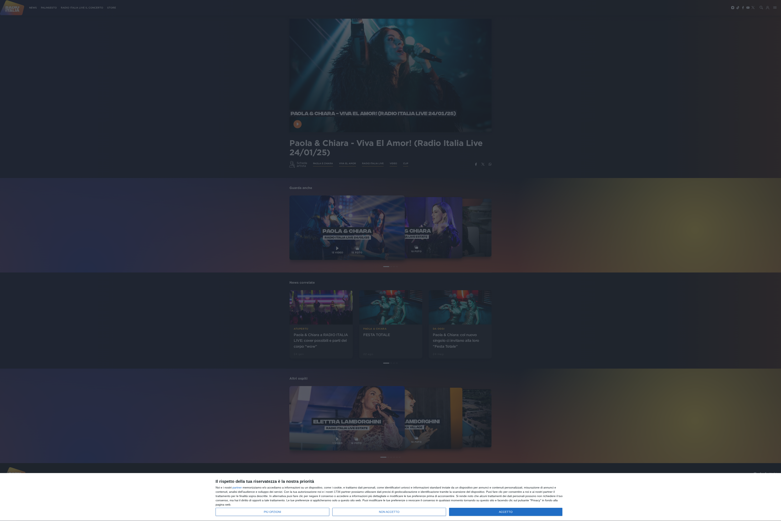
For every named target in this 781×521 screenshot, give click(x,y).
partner (237, 487)
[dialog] (390, 497)
